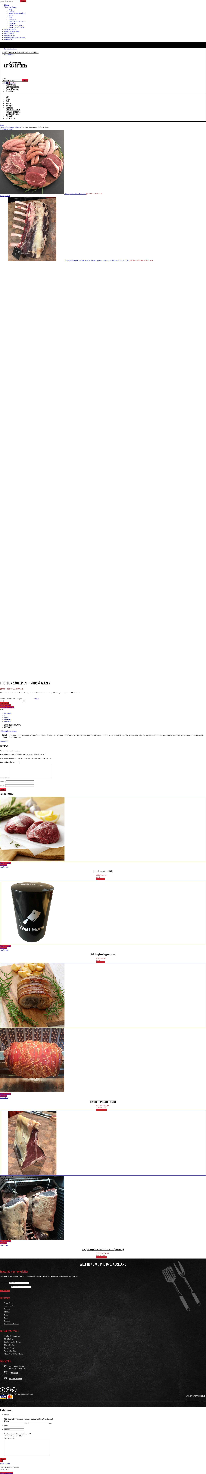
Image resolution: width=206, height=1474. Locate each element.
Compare (3, 707)
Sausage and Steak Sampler (75, 194)
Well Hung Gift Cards (16, 27)
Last (50, 1423)
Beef (10, 9)
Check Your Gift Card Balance (14, 1354)
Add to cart (4, 703)
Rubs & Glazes (5, 699)
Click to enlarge (6, 678)
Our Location (9, 54)
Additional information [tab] (12, 725)
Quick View (4, 867)
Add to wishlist (5, 705)
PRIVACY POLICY (6, 1394)
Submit (3, 1459)
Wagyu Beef (8, 1303)
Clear (37, 699)
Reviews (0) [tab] (8, 727)
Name (3, 781)
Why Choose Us (10, 29)
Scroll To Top (5, 1463)
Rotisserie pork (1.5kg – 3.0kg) (103, 1102)
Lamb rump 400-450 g (103, 871)
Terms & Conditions (10, 1351)
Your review (5, 778)
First (26, 1423)
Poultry (11, 11)
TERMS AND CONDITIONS (23, 1394)
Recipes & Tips (9, 35)
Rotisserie (12, 19)
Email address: (5, 1287)
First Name (4, 1283)
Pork (10, 17)
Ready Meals (9, 33)
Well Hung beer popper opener (103, 954)
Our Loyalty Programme (12, 1336)
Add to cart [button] (100, 879)
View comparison (6, 1473)
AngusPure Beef (9, 1306)
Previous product (6, 129)
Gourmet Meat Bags (11, 31)
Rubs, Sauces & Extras (17, 21)
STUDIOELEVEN (200, 1396)
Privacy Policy (9, 1348)
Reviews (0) (4, 741)
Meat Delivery (9, 1339)
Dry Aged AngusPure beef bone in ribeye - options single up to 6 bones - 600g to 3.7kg (97, 260)
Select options (101, 1110)
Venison (7, 1309)
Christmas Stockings (12, 87)
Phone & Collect (9, 1345)
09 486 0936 (13, 1373)
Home (6, 5)
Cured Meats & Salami (17, 13)
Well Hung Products (16, 25)
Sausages (12, 23)
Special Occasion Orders (12, 1342)
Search (23, 1)
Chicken (7, 1312)
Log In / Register (10, 49)
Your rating (5, 762)
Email (2, 785)
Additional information (8, 731)
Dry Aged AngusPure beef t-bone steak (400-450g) (103, 1249)
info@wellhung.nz (15, 1379)
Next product (5, 196)
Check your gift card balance (15, 37)
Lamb (11, 15)
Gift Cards (9, 116)
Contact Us (8, 40)
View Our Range (10, 7)
